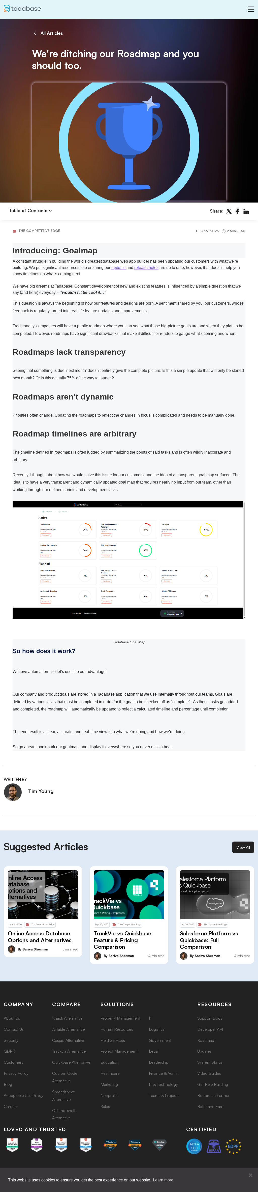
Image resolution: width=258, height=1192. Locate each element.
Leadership (158, 1062)
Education (110, 1062)
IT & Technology (163, 1084)
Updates (204, 1051)
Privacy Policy (16, 1073)
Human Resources (117, 1029)
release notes (146, 267)
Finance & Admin (164, 1073)
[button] (250, 1175)
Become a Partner (213, 1095)
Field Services (113, 1040)
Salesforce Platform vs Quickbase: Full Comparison (209, 940)
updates (118, 267)
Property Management (120, 1018)
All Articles (52, 33)
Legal (153, 1051)
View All (243, 847)
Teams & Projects (164, 1095)
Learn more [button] (163, 1180)
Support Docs (209, 1018)
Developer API (210, 1029)
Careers (11, 1106)
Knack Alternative (67, 1018)
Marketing (109, 1084)
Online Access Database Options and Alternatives (40, 936)
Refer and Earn (210, 1106)
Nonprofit (109, 1095)
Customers (13, 1062)
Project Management (119, 1051)
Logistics (157, 1029)
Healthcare (110, 1073)
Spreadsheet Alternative (63, 1095)
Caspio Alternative (68, 1040)
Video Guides (209, 1073)
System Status (209, 1062)
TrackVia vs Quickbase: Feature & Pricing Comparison (123, 940)
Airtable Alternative (68, 1029)
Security (11, 1040)
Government (160, 1040)
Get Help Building (212, 1084)
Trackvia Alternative (69, 1051)
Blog (8, 1084)
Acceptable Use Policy (23, 1095)
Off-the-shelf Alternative (63, 1114)
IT (150, 1018)
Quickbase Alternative (71, 1062)
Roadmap (205, 1040)
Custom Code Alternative (64, 1077)
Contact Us (14, 1029)
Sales (105, 1106)
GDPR (9, 1051)
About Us (12, 1018)
